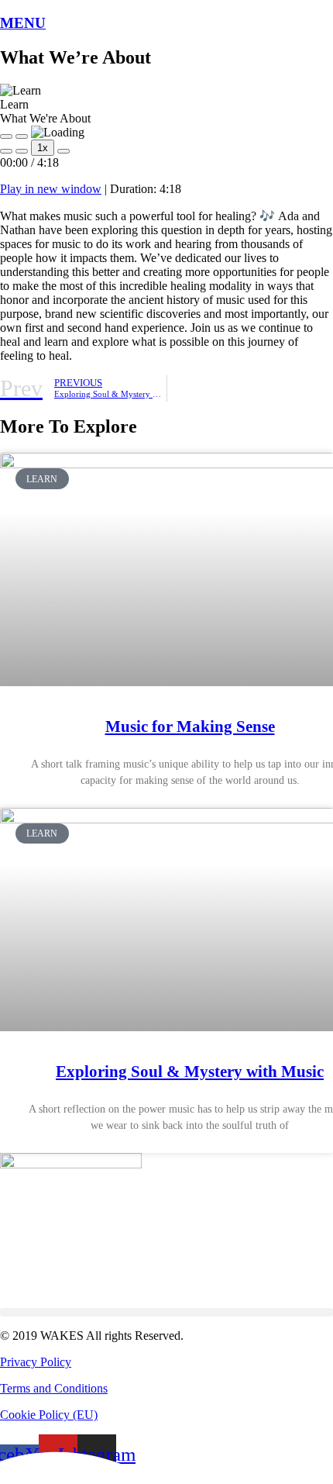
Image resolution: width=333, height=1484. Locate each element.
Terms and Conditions (54, 1388)
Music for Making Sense (190, 726)
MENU (23, 23)
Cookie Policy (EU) (49, 1414)
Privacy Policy (35, 1361)
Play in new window (50, 188)
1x (42, 148)
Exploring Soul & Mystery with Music (190, 1071)
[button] (166, 1312)
